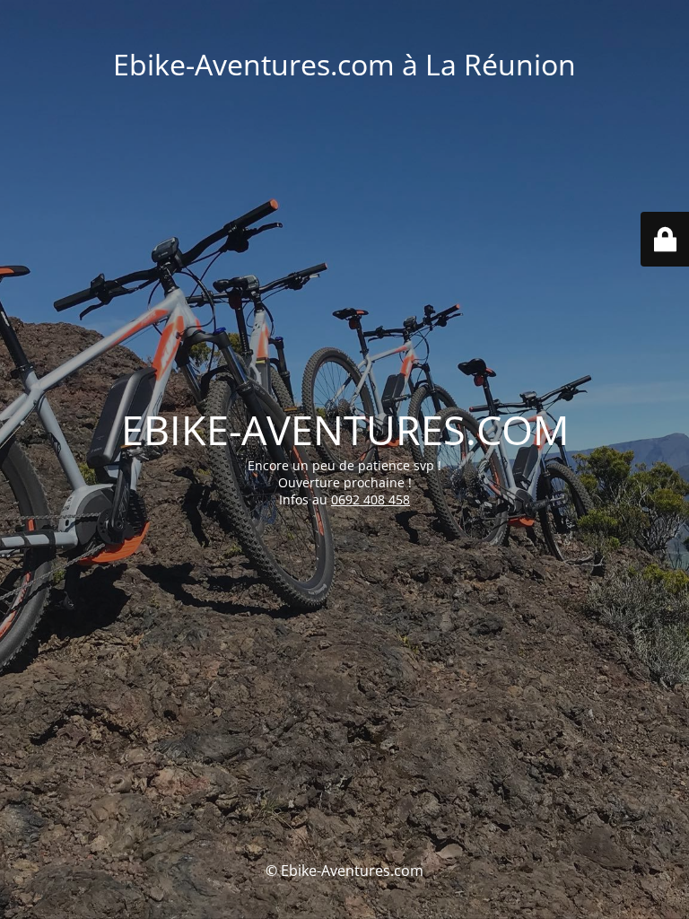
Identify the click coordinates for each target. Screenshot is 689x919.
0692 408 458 (370, 499)
